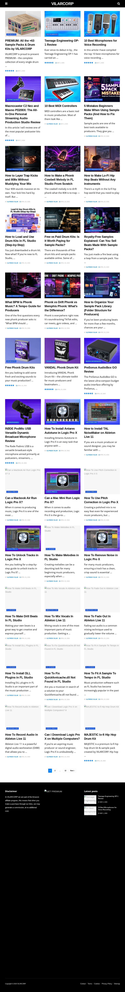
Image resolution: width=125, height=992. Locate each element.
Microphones (92, 34)
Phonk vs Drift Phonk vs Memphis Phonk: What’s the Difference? (61, 306)
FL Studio (51, 169)
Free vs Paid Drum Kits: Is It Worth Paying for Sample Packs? (62, 241)
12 (65, 771)
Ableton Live (91, 422)
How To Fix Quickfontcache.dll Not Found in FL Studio (60, 677)
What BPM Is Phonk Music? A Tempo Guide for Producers (23, 306)
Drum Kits (11, 34)
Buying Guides (13, 99)
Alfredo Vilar (52, 124)
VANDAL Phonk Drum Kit (61, 367)
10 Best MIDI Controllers (61, 105)
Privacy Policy (107, 984)
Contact (83, 984)
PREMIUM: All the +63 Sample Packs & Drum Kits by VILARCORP (20, 44)
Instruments (52, 34)
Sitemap (117, 984)
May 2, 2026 (60, 63)
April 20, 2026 (104, 136)
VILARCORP (62, 4)
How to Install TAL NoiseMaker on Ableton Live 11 (99, 432)
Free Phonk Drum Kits (20, 367)
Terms (90, 984)
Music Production (94, 99)
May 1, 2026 (21, 71)
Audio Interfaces (93, 361)
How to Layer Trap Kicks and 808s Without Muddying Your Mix (21, 179)
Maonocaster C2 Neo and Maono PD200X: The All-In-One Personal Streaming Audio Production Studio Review (22, 114)
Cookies (97, 984)
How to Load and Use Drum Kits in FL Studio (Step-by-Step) (20, 241)
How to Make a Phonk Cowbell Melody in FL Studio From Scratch (59, 179)
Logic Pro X (52, 422)
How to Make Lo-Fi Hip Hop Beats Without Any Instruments (99, 179)
